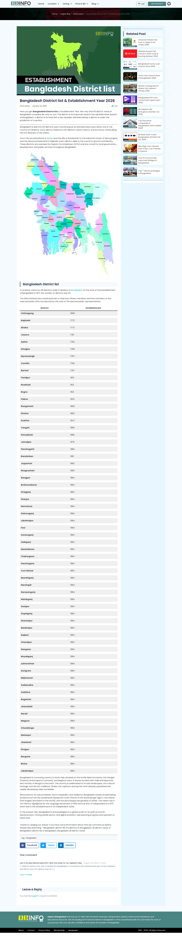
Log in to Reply (26, 874)
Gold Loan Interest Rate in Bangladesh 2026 (149, 76)
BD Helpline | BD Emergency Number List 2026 (148, 112)
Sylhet (50, 138)
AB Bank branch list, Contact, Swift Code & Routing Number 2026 (148, 53)
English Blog (65, 14)
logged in (35, 896)
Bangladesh (76, 290)
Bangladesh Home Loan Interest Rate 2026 (149, 65)
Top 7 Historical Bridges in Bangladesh (149, 172)
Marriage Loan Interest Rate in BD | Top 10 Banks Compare (149, 148)
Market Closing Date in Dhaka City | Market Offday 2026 (148, 88)
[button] (29, 845)
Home (54, 14)
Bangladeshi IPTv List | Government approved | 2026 (149, 100)
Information (78, 14)
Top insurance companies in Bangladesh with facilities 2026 (149, 124)
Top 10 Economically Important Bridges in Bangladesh (147, 160)
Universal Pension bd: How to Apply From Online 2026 (147, 42)
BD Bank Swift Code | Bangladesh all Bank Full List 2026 (149, 137)
